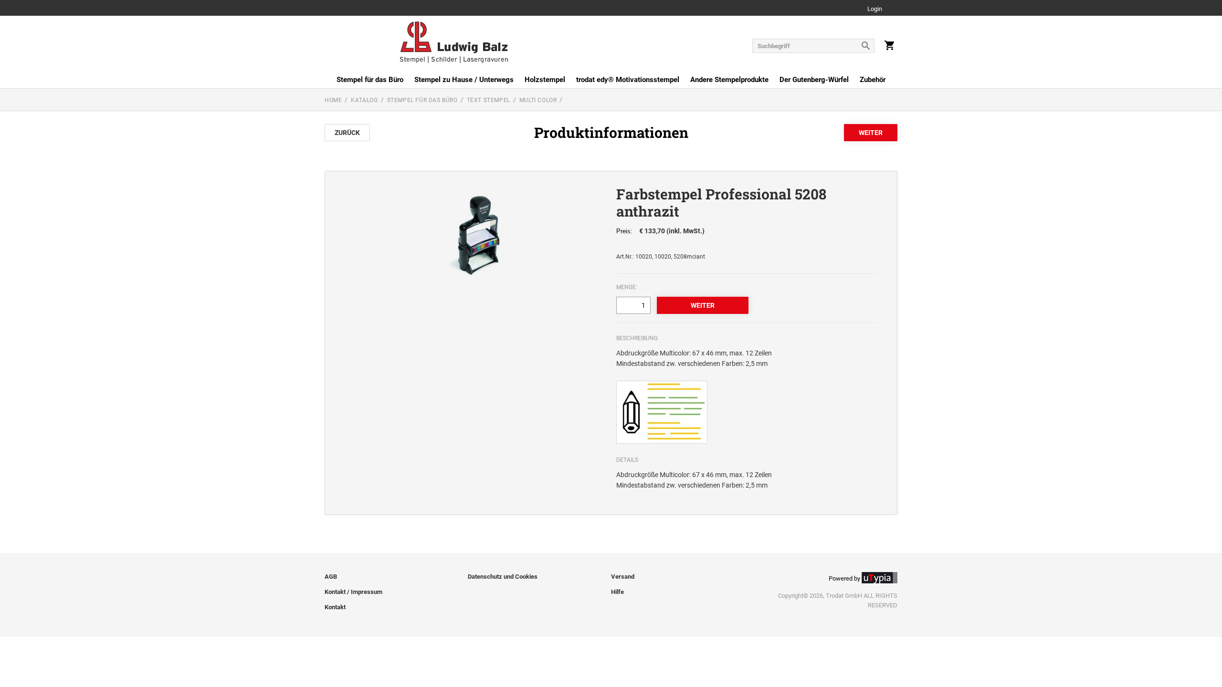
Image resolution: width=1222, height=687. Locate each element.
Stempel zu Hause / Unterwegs (464, 79)
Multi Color (538, 100)
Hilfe (617, 591)
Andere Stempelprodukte (729, 79)
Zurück (347, 132)
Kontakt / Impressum (353, 591)
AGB (331, 576)
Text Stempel (488, 100)
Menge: (626, 287)
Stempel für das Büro (370, 79)
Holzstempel (545, 79)
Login (874, 9)
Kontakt (335, 607)
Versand (622, 576)
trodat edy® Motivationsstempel (627, 79)
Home (333, 100)
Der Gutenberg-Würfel (814, 79)
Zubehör (872, 79)
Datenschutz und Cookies (502, 576)
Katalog (364, 100)
